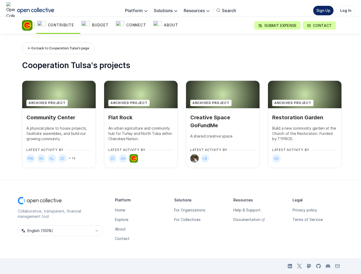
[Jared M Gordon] (112, 158)
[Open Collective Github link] (318, 266)
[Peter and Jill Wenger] (30, 158)
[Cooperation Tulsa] (28, 25)
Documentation (247, 219)
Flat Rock (120, 117)
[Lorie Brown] (205, 158)
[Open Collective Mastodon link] (309, 266)
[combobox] (60, 230)
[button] (58, 25)
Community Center (50, 117)
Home (120, 210)
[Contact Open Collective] (337, 266)
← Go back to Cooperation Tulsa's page (58, 48)
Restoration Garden (297, 117)
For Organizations (189, 210)
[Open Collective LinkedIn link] (290, 266)
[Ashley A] (123, 158)
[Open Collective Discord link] (328, 266)
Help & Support (247, 210)
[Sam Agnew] (276, 158)
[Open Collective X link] (299, 266)
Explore (121, 219)
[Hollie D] (194, 158)
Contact (122, 238)
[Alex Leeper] (52, 158)
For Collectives (187, 219)
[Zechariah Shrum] (62, 158)
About (120, 229)
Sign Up (323, 10)
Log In (345, 10)
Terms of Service (308, 219)
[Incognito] (41, 158)
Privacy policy (305, 210)
